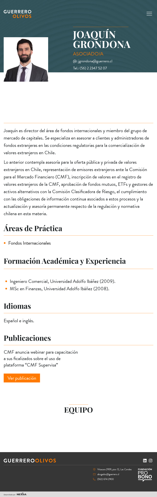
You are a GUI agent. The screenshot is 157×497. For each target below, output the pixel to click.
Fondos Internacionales (29, 242)
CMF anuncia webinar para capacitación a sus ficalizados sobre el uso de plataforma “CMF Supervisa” (41, 358)
